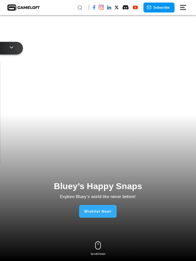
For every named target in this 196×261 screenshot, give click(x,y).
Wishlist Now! (98, 211)
